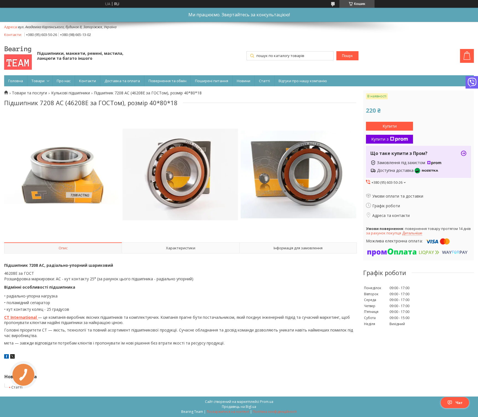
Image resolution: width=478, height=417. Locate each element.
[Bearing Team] (18, 56)
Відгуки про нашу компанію (303, 80)
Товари (38, 80)
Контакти (87, 80)
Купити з (380, 139)
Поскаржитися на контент (228, 411)
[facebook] (6, 357)
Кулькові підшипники (70, 92)
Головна (15, 80)
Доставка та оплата (122, 80)
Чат (459, 402)
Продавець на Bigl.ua (239, 406)
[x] (12, 357)
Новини (243, 80)
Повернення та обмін (167, 80)
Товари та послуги (29, 92)
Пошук (347, 56)
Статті (264, 80)
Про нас (64, 80)
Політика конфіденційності (275, 411)
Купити (390, 126)
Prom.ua (266, 401)
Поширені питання (211, 80)
